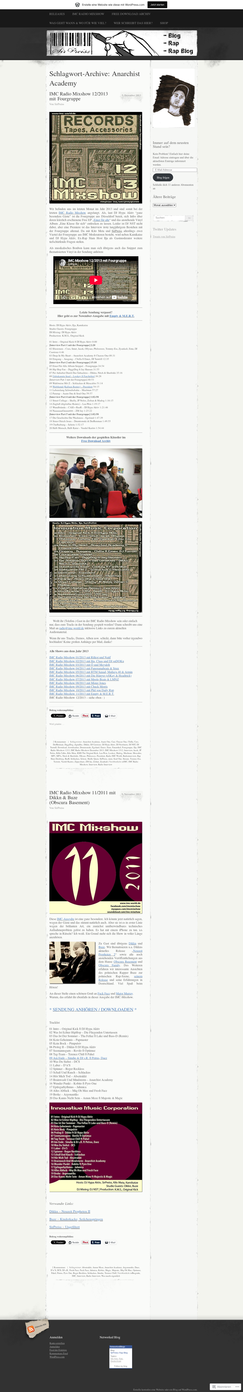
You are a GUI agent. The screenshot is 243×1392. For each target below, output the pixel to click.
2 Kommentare (59, 741)
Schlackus (75, 758)
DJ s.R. (65, 1270)
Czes (136, 741)
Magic (108, 1270)
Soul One (118, 758)
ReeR (67, 758)
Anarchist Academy (91, 741)
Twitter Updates (164, 229)
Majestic (115, 1270)
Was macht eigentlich (110, 1275)
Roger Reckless (79, 1273)
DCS (59, 1270)
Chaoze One (121, 741)
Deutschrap (115, 1361)
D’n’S (53, 1270)
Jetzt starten (157, 4)
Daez (137, 1267)
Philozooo (91, 755)
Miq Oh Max (126, 1270)
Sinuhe (100, 1273)
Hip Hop (114, 1358)
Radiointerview (129, 755)
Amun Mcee (98, 1267)
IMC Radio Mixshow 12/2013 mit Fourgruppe (78, 96)
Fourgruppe (127, 747)
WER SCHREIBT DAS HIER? (133, 23)
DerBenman (58, 744)
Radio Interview (105, 764)
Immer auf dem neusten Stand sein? (171, 144)
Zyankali (104, 761)
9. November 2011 (131, 794)
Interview (128, 750)
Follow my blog (120, 1366)
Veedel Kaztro (67, 761)
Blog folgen (163, 177)
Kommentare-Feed (59, 1353)
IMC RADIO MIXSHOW (88, 14)
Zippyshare (79, 761)
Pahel (53, 1273)
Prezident (101, 755)
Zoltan (96, 761)
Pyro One (68, 1273)
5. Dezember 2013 (131, 95)
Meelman (128, 753)
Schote (83, 758)
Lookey (111, 753)
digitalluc (78, 744)
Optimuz (136, 1270)
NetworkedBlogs (117, 1347)
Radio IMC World (114, 755)
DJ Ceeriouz (95, 744)
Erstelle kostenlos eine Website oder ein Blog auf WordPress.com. (165, 1389)
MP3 (53, 755)
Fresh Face (74, 1270)
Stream (126, 758)
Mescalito (137, 753)
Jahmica (93, 1270)
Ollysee (82, 755)
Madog (119, 753)
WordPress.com (57, 1356)
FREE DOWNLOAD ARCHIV (131, 14)
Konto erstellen (57, 1343)
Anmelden (55, 1346)
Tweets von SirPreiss (164, 236)
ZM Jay (89, 761)
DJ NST (132, 744)
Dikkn (86, 744)
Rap (121, 1358)
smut (110, 758)
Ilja (135, 747)
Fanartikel (116, 747)
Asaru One (105, 741)
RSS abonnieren (36, 1330)
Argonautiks (128, 1267)
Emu (109, 747)
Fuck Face (84, 1270)
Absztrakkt (87, 1267)
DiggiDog (69, 744)
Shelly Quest (93, 758)
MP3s (58, 755)
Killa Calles (61, 753)
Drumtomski (85, 747)
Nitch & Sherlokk (70, 755)
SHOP (164, 23)
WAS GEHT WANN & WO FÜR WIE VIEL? (77, 23)
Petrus (59, 1273)
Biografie (136, 1273)
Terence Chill (110, 1273)
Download (62, 747)
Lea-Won (103, 753)
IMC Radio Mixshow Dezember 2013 (87, 750)
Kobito (101, 1270)
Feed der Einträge (58, 1350)
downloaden (73, 747)
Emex (103, 747)
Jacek (135, 750)
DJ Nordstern (122, 744)
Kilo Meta (71, 753)
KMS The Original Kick (87, 753)
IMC (125, 761)
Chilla (130, 741)
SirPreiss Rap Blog (119, 1353)
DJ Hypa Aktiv (108, 744)
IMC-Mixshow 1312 (114, 750)
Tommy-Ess (135, 758)
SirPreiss (59, 104)
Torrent (57, 761)
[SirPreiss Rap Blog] (121, 44)
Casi (113, 741)
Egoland (95, 747)
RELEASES (57, 14)
